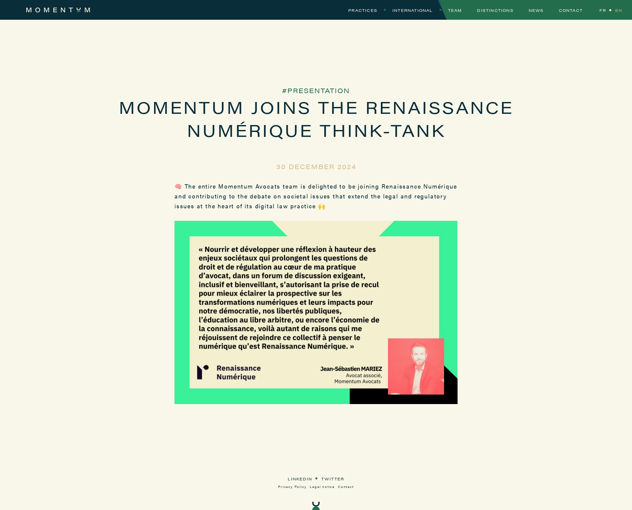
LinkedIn (300, 479)
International (412, 10)
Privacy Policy (292, 486)
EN (618, 10)
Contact (571, 10)
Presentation (318, 90)
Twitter (332, 479)
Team (455, 10)
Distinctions (495, 10)
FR (602, 10)
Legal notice (322, 486)
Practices (362, 10)
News (536, 10)
